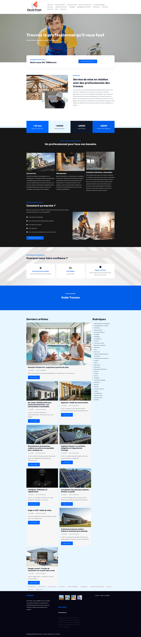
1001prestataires (31, 586)
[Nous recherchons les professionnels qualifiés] (39, 221)
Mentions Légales (105, 595)
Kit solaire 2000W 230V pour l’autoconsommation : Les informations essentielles (39, 405)
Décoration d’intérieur (61, 7)
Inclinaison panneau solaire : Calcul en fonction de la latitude (74, 530)
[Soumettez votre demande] (34, 217)
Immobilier (97, 356)
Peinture (96, 373)
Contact (97, 595)
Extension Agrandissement (101, 354)
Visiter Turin (30, 589)
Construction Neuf (72, 4)
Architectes (97, 328)
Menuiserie (50, 7)
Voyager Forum (39, 589)
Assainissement (98, 330)
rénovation (97, 382)
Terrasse (96, 386)
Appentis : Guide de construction (74, 403)
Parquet (96, 371)
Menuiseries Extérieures (85, 4)
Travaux (96, 391)
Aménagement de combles (84, 7)
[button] (87, 61)
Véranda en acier (98, 395)
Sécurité (96, 384)
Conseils (96, 341)
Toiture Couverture (60, 4)
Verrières (96, 399)
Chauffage (71, 7)
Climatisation (96, 7)
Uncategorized (98, 393)
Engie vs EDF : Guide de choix (39, 510)
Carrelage (96, 334)
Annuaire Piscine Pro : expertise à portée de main (48, 367)
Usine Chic (109, 586)
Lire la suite (33, 377)
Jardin (56, 9)
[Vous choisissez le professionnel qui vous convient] (41, 232)
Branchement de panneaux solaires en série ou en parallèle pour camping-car (41, 448)
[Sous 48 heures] (31, 228)
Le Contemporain (52, 586)
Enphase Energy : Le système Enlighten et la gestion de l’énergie (73, 448)
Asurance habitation (99, 332)
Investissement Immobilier (101, 358)
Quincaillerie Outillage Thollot (97, 586)
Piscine (96, 375)
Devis (95, 349)
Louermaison (62, 586)
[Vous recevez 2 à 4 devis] (33, 225)
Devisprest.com (62, 612)
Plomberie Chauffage (99, 4)
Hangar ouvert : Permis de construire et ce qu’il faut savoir (41, 570)
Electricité (50, 4)
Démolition (105, 7)
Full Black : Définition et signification (37, 491)
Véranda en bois (98, 397)
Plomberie (97, 378)
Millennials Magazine (73, 586)
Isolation (96, 360)
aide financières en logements (102, 323)
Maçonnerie (63, 9)
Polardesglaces (84, 586)
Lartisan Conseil (42, 586)
